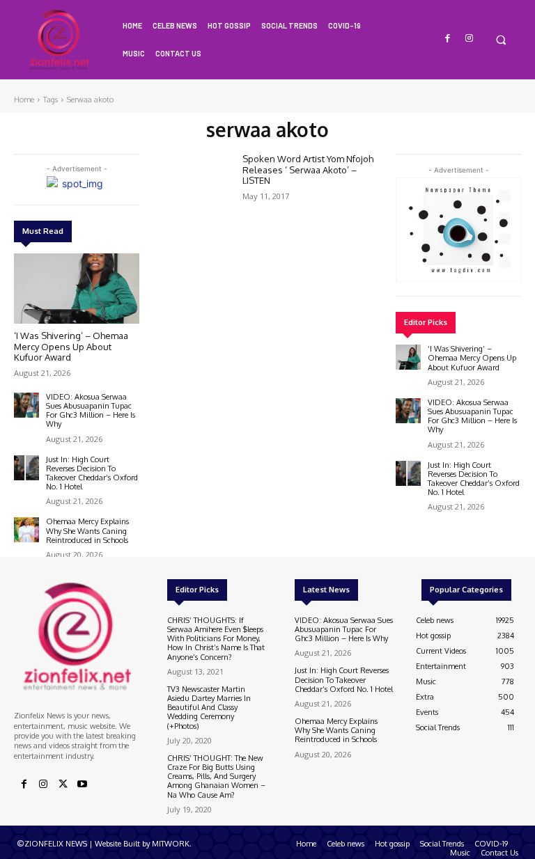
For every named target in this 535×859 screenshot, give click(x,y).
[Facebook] (448, 38)
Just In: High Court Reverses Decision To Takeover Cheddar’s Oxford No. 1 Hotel (92, 473)
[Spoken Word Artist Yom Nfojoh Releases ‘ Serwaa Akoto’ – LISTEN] (199, 179)
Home (24, 99)
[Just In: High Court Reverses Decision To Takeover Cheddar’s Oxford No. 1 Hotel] (26, 467)
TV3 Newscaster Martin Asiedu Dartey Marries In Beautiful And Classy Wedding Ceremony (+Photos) (209, 707)
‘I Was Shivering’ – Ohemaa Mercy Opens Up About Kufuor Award (71, 346)
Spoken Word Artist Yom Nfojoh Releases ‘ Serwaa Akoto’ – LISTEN (307, 169)
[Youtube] (82, 784)
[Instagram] (469, 38)
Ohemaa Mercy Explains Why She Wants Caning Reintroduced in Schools (87, 530)
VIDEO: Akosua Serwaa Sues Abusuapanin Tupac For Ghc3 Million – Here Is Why (90, 411)
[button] (500, 39)
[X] (62, 784)
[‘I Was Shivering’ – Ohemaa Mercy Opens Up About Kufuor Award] (76, 288)
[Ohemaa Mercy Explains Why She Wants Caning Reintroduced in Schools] (26, 529)
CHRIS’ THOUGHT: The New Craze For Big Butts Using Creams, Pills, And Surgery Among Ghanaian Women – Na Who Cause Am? (216, 776)
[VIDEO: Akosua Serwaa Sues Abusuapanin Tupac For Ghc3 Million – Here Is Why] (26, 405)
